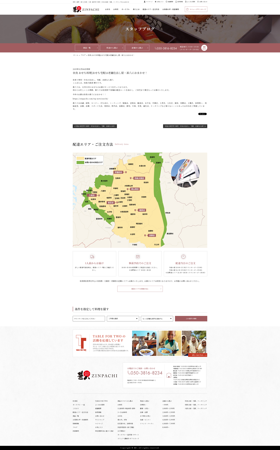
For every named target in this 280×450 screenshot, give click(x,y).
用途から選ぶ (112, 48)
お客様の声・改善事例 (170, 9)
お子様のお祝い (145, 416)
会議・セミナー (145, 420)
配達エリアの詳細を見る (140, 289)
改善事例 (76, 431)
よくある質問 (191, 2)
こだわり (76, 408)
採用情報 (180, 2)
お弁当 (107, 9)
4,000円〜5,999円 (168, 420)
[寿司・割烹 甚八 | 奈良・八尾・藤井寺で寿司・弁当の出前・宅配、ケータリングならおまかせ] (86, 9)
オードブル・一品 (79, 405)
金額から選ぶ (137, 48)
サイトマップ (99, 420)
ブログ (83, 55)
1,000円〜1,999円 (168, 408)
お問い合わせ (203, 2)
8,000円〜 (165, 427)
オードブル (126, 9)
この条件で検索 (191, 318)
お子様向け (121, 431)
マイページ (149, 2)
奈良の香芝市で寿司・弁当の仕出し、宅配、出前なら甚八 (95, 126)
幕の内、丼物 (122, 420)
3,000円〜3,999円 (168, 416)
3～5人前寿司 (122, 412)
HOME (75, 401)
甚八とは (136, 9)
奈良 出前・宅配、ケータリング (196, 401)
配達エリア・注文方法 (151, 9)
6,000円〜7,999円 (168, 423)
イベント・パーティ (147, 423)
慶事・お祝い (144, 408)
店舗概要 (170, 2)
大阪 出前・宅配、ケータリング (196, 408)
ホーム (75, 55)
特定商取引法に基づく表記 (104, 431)
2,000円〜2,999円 (168, 412)
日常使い (143, 405)
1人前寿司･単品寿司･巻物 (126, 408)
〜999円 (165, 405)
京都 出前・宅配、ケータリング (196, 405)
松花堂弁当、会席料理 (125, 423)
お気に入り (160, 2)
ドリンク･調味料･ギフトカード (128, 438)
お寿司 (115, 9)
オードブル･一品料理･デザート (128, 435)
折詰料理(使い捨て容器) (126, 427)
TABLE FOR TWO (101, 401)
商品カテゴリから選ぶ (125, 401)
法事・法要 (144, 412)
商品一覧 (87, 48)
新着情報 (76, 423)
